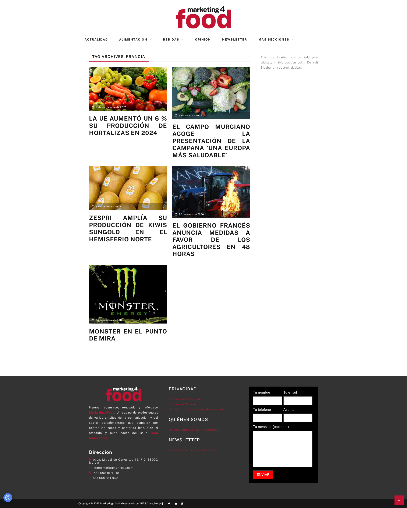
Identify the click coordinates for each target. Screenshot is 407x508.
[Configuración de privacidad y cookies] (7, 497)
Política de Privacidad (184, 399)
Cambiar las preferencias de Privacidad (197, 409)
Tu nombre (261, 392)
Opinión (203, 39)
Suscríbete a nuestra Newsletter (192, 450)
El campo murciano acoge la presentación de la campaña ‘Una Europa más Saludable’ (211, 141)
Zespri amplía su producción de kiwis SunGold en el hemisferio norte (128, 228)
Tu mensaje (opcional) (271, 427)
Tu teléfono (262, 409)
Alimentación (133, 39)
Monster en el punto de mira (128, 335)
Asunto (289, 409)
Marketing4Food (101, 412)
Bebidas (171, 39)
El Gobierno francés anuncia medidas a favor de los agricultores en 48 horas (211, 239)
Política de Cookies (183, 404)
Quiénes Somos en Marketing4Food (194, 429)
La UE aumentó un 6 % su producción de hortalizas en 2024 (128, 125)
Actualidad (96, 39)
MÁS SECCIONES (273, 39)
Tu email (290, 392)
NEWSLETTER (234, 39)
